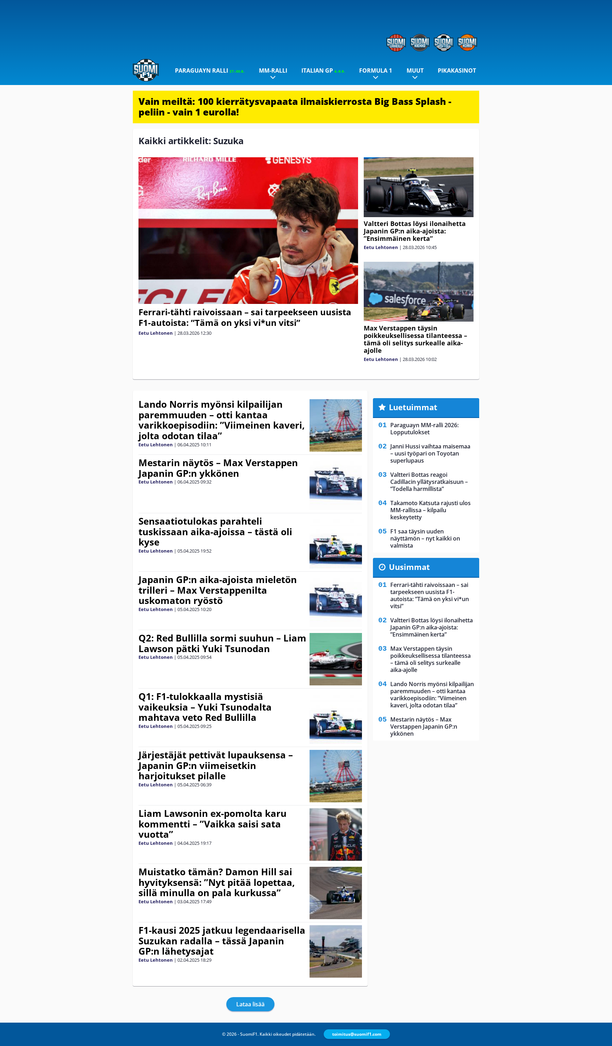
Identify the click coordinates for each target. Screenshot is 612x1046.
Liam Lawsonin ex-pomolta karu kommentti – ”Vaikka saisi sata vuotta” (212, 824)
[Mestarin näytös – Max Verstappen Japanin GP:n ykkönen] (335, 484)
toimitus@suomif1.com (356, 1034)
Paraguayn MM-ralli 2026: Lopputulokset (424, 428)
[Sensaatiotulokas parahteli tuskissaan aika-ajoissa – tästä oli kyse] (335, 542)
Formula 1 (375, 70)
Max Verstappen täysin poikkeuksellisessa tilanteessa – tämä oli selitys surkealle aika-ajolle (415, 339)
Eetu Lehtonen (155, 333)
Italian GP (323, 70)
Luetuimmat (413, 407)
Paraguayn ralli (209, 70)
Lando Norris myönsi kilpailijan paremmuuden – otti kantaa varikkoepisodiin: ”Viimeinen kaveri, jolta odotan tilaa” (221, 420)
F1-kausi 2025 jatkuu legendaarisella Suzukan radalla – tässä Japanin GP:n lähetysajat (221, 941)
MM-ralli (273, 70)
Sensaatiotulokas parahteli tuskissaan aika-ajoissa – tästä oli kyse (215, 532)
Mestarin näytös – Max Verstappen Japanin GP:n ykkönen (218, 468)
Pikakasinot (457, 70)
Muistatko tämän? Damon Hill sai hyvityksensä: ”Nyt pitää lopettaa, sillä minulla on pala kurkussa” (216, 882)
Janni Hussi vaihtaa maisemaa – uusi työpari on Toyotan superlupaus (430, 453)
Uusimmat (409, 566)
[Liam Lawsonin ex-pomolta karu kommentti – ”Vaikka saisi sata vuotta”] (335, 834)
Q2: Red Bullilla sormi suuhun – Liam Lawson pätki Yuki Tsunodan (222, 643)
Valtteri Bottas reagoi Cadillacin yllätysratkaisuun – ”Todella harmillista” (429, 482)
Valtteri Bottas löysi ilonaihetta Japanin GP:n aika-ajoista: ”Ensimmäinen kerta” (415, 231)
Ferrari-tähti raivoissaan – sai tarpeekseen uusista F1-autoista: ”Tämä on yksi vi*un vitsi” (244, 317)
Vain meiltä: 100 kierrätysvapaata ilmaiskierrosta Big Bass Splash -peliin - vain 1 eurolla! (294, 106)
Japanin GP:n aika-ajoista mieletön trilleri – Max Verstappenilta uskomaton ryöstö (217, 590)
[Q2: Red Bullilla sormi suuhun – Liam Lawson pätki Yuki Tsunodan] (335, 659)
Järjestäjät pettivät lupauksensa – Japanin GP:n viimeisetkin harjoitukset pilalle (215, 765)
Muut (415, 70)
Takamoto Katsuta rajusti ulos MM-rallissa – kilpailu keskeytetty (430, 510)
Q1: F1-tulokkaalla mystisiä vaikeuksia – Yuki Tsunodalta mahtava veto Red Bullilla (205, 707)
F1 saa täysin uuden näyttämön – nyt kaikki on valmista (425, 538)
